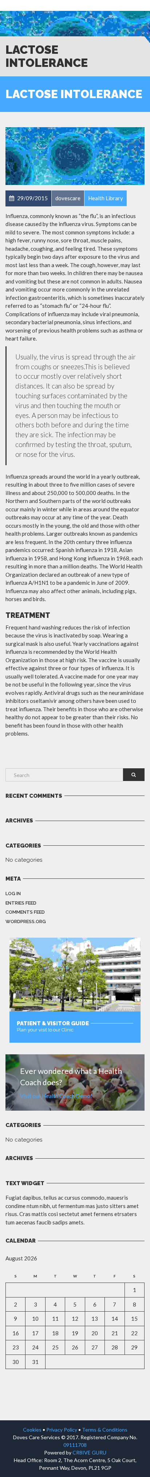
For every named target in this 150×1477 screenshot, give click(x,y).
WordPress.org (25, 921)
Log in (13, 893)
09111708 (75, 1445)
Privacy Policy (61, 1429)
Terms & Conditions (104, 1429)
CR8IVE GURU (89, 1452)
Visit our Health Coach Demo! (56, 1095)
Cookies (32, 1429)
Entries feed (20, 903)
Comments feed (25, 912)
